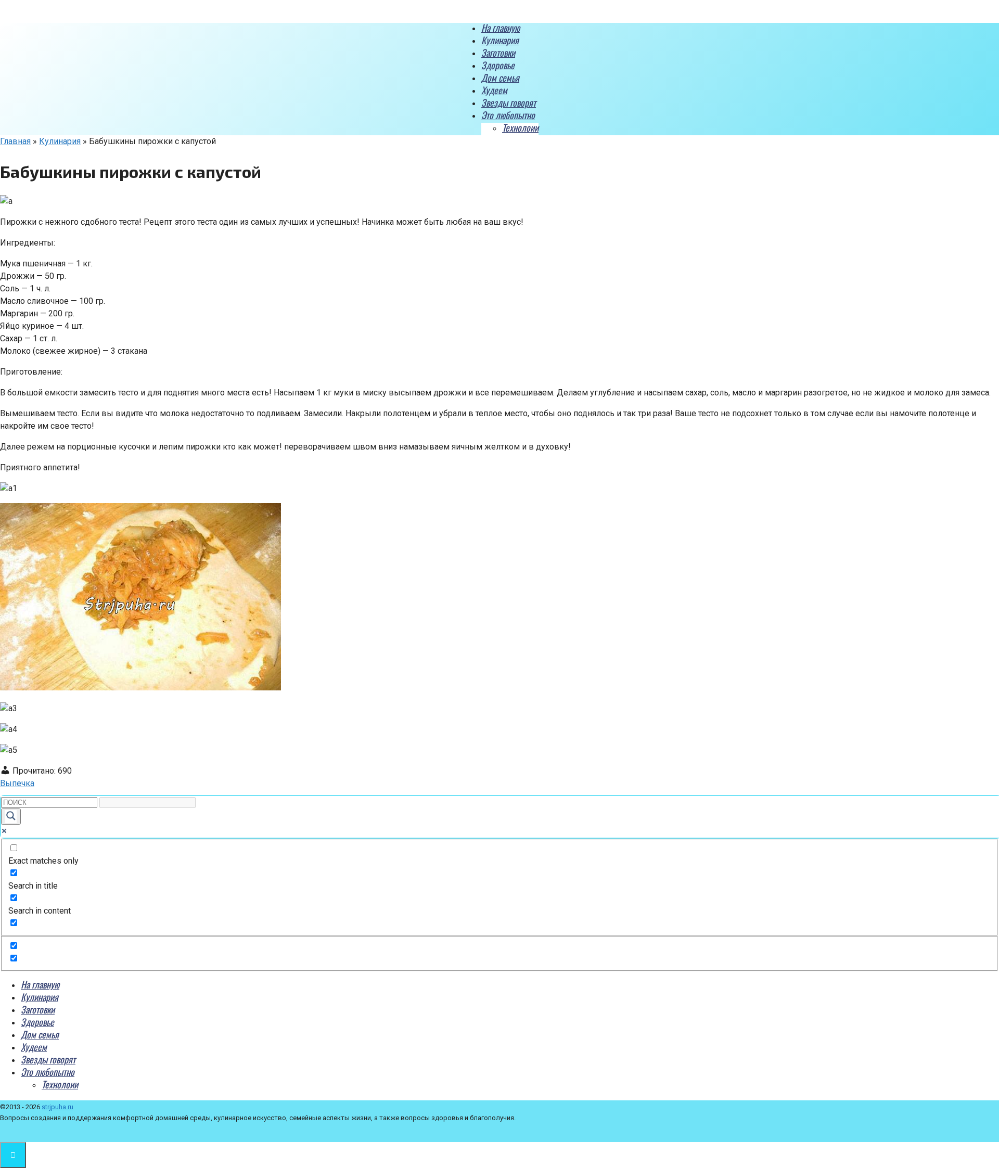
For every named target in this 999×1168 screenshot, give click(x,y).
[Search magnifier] (11, 816)
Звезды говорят (508, 102)
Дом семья (500, 77)
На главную (500, 27)
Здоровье (498, 65)
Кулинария (500, 40)
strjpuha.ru (57, 1107)
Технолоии (520, 127)
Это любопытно (508, 115)
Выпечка (17, 783)
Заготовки (498, 52)
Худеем (494, 90)
